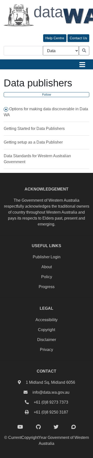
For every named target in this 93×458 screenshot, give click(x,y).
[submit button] (84, 50)
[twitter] (56, 427)
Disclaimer (46, 340)
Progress (47, 287)
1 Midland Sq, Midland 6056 (50, 382)
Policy (46, 277)
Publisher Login (47, 257)
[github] (38, 427)
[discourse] (73, 427)
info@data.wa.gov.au (50, 392)
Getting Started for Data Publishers (34, 128)
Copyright (46, 330)
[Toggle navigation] (82, 64)
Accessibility (46, 320)
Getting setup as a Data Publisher (33, 142)
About (46, 267)
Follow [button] (46, 94)
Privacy (46, 349)
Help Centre (54, 38)
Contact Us (78, 38)
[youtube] (20, 427)
